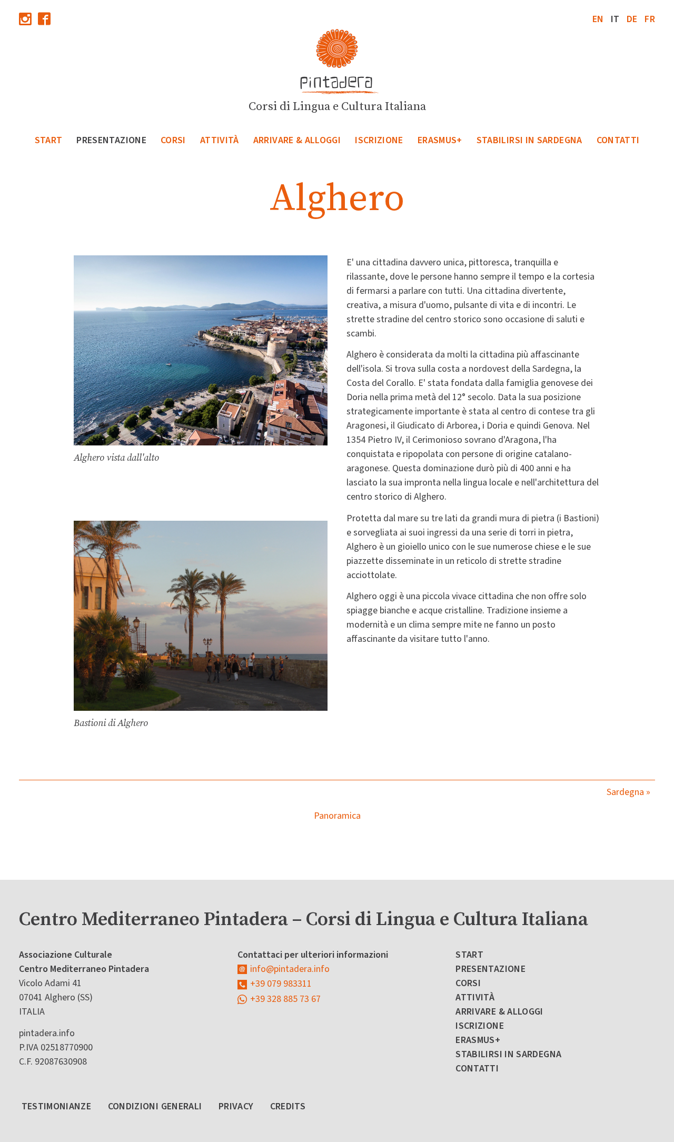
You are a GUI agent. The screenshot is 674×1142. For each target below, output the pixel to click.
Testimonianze (57, 1106)
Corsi (173, 140)
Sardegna (625, 792)
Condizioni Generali (155, 1106)
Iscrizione (379, 140)
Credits (288, 1106)
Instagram (25, 18)
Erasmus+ (440, 140)
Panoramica (337, 815)
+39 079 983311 (281, 983)
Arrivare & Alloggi (297, 140)
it (615, 19)
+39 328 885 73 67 (285, 999)
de (632, 19)
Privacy (236, 1106)
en (598, 19)
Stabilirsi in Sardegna (529, 140)
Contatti (618, 140)
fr (650, 19)
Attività (219, 140)
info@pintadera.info (290, 969)
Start (49, 140)
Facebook (44, 18)
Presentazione (111, 140)
